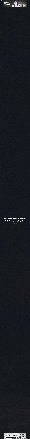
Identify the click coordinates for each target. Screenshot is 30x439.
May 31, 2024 (14, 223)
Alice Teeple (16, 223)
